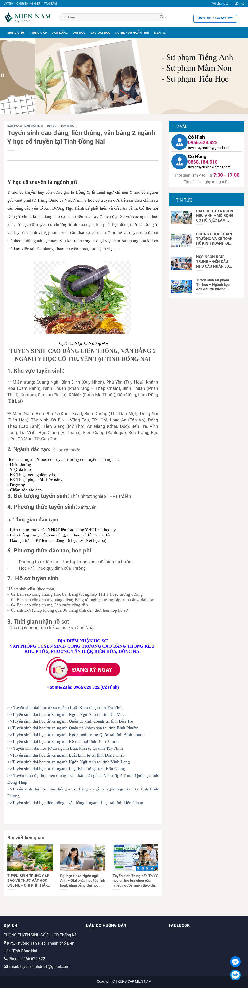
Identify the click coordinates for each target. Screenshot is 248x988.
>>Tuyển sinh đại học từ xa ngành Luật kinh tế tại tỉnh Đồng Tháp (66, 755)
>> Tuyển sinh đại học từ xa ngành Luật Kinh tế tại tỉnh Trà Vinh (65, 707)
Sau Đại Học (100, 32)
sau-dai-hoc (34, 126)
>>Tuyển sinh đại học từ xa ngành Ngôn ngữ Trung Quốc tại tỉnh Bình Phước (76, 734)
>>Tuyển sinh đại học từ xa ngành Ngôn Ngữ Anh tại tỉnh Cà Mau (66, 714)
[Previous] (11, 75)
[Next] (236, 75)
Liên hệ (239, 3)
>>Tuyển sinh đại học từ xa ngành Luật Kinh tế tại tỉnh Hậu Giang (66, 768)
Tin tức (51, 126)
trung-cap (68, 126)
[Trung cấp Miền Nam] (28, 17)
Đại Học (79, 32)
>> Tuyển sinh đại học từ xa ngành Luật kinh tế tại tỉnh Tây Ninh (65, 748)
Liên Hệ (160, 32)
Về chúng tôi (220, 3)
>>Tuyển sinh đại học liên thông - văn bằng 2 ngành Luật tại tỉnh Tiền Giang (75, 802)
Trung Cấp (38, 32)
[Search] (161, 17)
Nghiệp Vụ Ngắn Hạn (132, 32)
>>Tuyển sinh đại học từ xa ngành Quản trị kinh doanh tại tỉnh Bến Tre (70, 721)
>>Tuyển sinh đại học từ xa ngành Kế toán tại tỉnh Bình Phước (62, 741)
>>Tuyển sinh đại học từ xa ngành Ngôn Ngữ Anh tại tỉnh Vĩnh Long (68, 761)
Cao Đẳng (60, 32)
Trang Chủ (15, 32)
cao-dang (15, 126)
